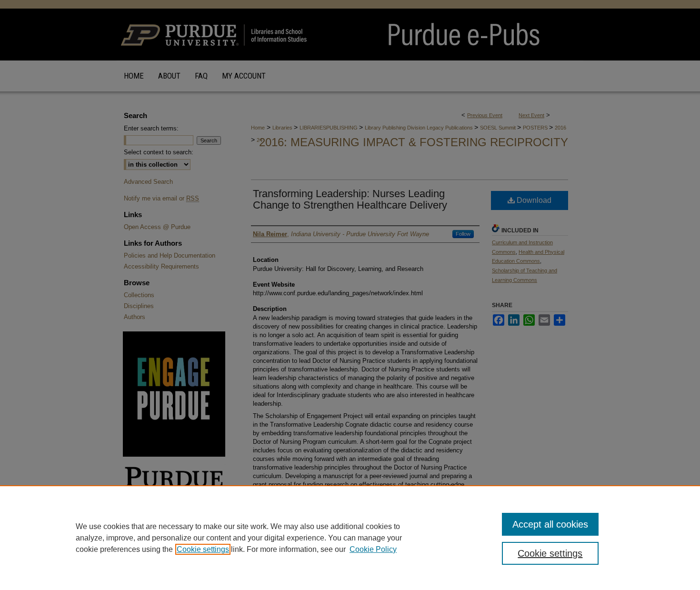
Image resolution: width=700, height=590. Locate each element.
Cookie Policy (373, 549)
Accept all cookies (550, 524)
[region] (350, 537)
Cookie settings (203, 549)
